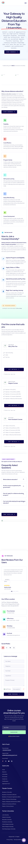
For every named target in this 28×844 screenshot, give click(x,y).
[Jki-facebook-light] (2, 647)
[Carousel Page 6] (17, 591)
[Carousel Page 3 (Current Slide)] (13, 591)
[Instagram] (6, 647)
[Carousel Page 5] (16, 591)
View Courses (11, 52)
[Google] (13, 647)
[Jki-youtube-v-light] (8, 761)
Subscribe (14, 732)
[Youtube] (10, 647)
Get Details (13, 369)
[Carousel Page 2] (11, 591)
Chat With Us (8, 514)
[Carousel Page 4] (14, 591)
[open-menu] (25, 3)
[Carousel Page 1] (10, 591)
